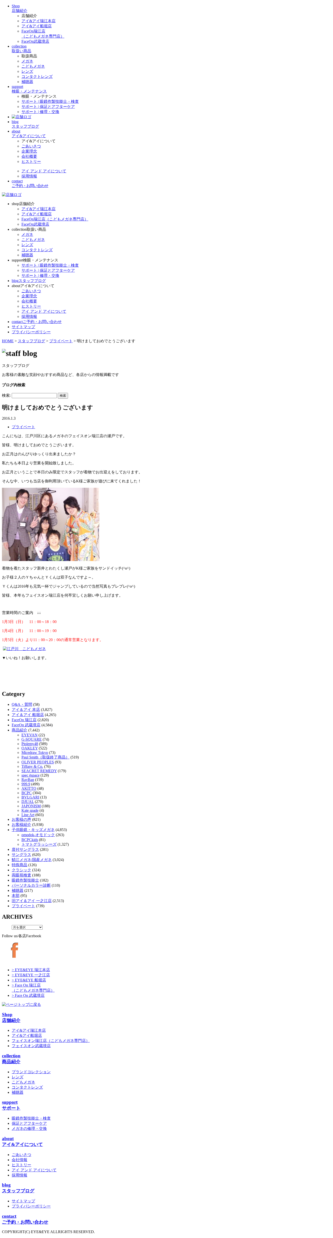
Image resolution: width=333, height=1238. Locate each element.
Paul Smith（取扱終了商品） (45, 757)
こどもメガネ (33, 66)
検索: (6, 395)
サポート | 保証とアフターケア (48, 106)
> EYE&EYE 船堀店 (29, 980)
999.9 (25, 784)
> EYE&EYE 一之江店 (31, 975)
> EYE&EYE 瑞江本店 (31, 970)
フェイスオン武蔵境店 (31, 1046)
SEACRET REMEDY (39, 771)
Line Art (27, 815)
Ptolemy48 (29, 744)
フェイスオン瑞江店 (51, 1041)
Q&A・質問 (22, 704)
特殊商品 (19, 865)
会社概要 (29, 156)
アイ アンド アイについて (43, 171)
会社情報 (19, 1160)
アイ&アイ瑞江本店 (38, 21)
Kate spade (30, 810)
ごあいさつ (31, 146)
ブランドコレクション (31, 1072)
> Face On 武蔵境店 (28, 995)
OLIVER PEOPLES (37, 762)
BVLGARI (30, 797)
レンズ (27, 71)
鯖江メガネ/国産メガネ (32, 860)
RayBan (27, 780)
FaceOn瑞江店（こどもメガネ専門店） (54, 219)
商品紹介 (19, 730)
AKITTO (28, 788)
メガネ (27, 61)
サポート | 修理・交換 (40, 112)
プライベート (23, 427)
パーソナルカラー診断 (31, 885)
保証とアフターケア (29, 1123)
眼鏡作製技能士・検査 (31, 1118)
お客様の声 (21, 819)
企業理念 (29, 151)
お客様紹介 (21, 824)
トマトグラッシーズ (39, 844)
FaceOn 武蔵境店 (26, 725)
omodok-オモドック (38, 835)
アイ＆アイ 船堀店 (28, 715)
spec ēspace (30, 775)
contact (37, 322)
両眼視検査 (21, 875)
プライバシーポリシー (31, 1206)
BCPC (26, 793)
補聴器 (27, 82)
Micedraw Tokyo (34, 752)
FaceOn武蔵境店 (35, 41)
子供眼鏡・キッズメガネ (33, 830)
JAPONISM (31, 806)
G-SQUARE (31, 739)
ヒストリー (31, 161)
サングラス (21, 855)
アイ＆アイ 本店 (26, 709)
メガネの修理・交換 (29, 1128)
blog (29, 281)
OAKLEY (29, 748)
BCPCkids (29, 840)
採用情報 (29, 176)
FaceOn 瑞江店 (24, 720)
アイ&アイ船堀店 (36, 26)
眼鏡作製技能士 (25, 880)
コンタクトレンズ (37, 76)
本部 (16, 896)
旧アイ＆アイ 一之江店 (32, 901)
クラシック (21, 870)
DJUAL (27, 802)
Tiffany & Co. (32, 766)
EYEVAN (29, 735)
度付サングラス (25, 849)
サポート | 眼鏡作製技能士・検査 (50, 101)
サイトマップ (23, 1201)
